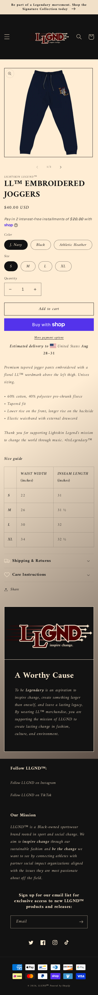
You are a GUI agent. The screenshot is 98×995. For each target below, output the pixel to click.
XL (63, 266)
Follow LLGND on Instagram (33, 782)
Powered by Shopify (60, 986)
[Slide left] (37, 167)
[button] (7, 37)
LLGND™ (44, 986)
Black (40, 244)
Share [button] (14, 589)
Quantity (10, 278)
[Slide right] (61, 167)
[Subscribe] (81, 921)
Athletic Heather (73, 244)
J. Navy (16, 244)
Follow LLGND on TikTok (31, 795)
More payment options (49, 337)
